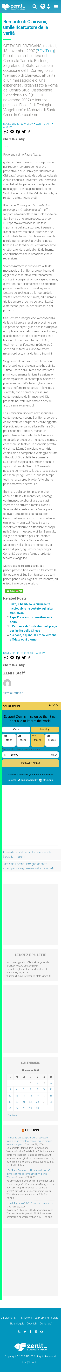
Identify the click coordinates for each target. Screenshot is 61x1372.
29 (30, 1108)
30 (37, 1108)
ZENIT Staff (43, 123)
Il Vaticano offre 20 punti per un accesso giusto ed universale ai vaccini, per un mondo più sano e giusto (29, 1141)
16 (37, 1095)
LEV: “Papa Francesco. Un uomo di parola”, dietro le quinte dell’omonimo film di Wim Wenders (29, 1174)
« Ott (9, 1115)
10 (44, 1089)
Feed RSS (32, 1130)
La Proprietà (42, 1317)
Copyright (32, 1323)
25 (51, 1102)
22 (30, 1102)
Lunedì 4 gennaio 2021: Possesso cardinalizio (30, 1203)
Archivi (7, 127)
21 (23, 1102)
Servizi (55, 1317)
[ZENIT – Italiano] (17, 6)
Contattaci (46, 1323)
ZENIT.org (45, 51)
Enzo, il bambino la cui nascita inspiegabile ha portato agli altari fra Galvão (32, 608)
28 (23, 1108)
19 (10, 1102)
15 (30, 1095)
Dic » (14, 1115)
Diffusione (27, 1317)
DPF (16, 1317)
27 (17, 1108)
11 (51, 1089)
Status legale (16, 1323)
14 (23, 1095)
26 (10, 1108)
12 (10, 1095)
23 (37, 1102)
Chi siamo (6, 1317)
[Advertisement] (30, 826)
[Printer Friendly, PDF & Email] (14, 591)
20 (17, 1102)
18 (51, 1095)
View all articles (13, 693)
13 (17, 1095)
